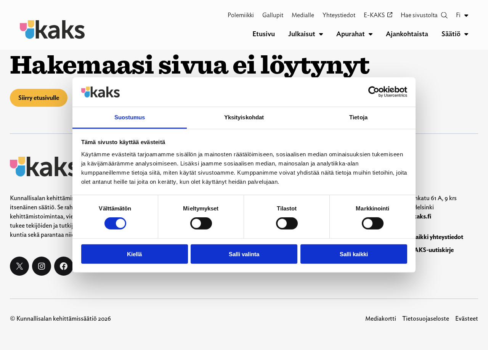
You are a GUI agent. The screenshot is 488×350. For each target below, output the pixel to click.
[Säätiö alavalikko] (466, 33)
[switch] (201, 223)
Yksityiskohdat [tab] (244, 117)
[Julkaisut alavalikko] (321, 33)
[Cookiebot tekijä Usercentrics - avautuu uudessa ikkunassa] (373, 92)
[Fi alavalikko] (466, 15)
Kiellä (134, 253)
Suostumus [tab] (129, 117)
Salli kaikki (354, 253)
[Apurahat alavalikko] (370, 33)
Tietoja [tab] (358, 117)
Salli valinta (244, 253)
